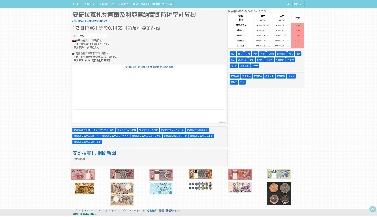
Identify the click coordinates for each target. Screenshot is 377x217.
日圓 (248, 53)
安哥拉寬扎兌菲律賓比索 (172, 130)
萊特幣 (234, 82)
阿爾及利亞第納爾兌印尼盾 (86, 136)
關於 (296, 4)
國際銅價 (246, 76)
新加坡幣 (242, 59)
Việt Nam (127, 210)
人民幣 (271, 53)
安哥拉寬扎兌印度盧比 (197, 130)
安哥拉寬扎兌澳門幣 (148, 130)
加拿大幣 (280, 59)
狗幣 (242, 82)
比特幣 (291, 76)
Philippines (113, 210)
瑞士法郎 (281, 53)
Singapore (139, 210)
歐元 (240, 53)
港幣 (255, 53)
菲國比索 (244, 65)
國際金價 (235, 76)
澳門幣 (234, 65)
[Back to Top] (372, 209)
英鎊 (262, 53)
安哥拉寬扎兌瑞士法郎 (104, 130)
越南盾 (290, 59)
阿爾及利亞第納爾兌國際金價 (87, 142)
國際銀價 (281, 76)
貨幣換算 (125, 4)
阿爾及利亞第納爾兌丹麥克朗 (115, 136)
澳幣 (298, 53)
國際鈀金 (258, 76)
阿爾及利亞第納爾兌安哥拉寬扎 (91, 21)
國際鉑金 (269, 76)
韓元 (291, 53)
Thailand (76, 210)
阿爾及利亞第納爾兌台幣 (175, 136)
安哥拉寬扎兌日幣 (82, 130)
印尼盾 (255, 65)
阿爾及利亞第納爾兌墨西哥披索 (146, 136)
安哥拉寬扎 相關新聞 (94, 153)
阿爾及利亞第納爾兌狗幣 (201, 136)
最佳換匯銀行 (108, 4)
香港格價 (152, 210)
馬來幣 (270, 59)
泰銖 (252, 59)
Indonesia (89, 210)
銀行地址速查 (142, 4)
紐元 (233, 59)
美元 (233, 53)
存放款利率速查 (163, 4)
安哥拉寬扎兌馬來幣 (126, 130)
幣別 (89, 4)
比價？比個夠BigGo (169, 210)
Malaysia (100, 210)
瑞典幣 (260, 59)
